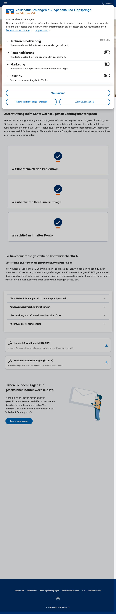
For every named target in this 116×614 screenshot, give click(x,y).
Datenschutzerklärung (18, 30)
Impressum (41, 30)
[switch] (107, 52)
